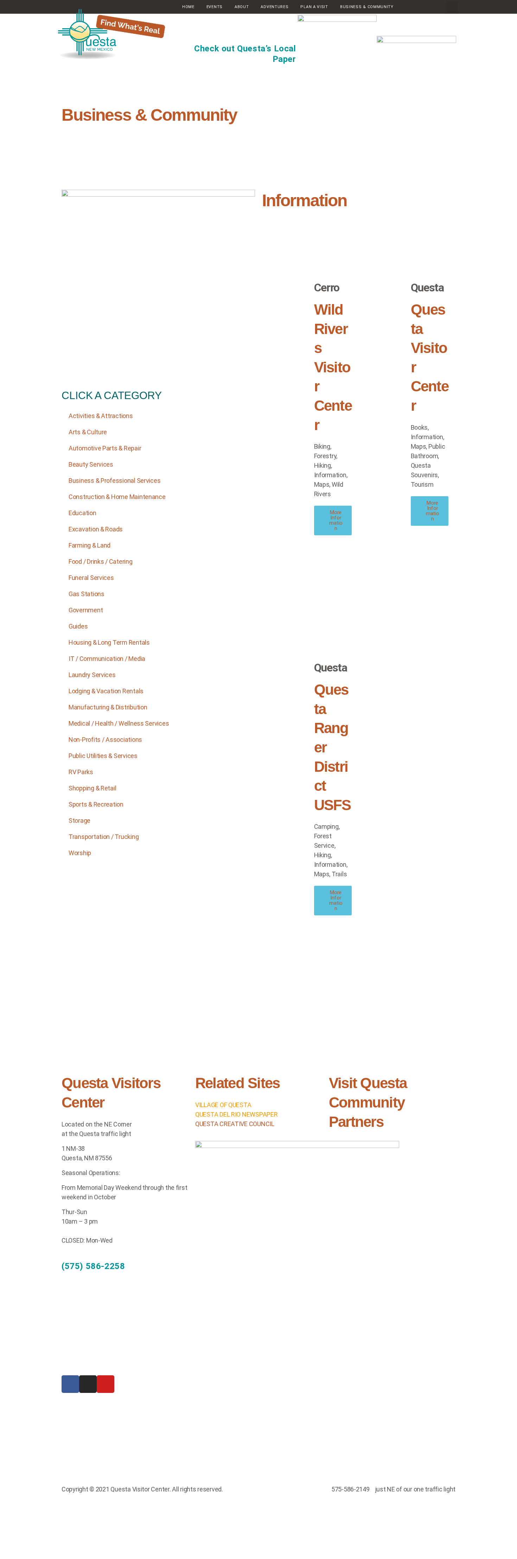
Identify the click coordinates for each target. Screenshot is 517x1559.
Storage (79, 820)
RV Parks (81, 772)
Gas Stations (86, 594)
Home (188, 7)
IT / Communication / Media (107, 658)
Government (86, 610)
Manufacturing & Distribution (108, 707)
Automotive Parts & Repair (105, 448)
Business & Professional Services (114, 480)
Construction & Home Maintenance (117, 496)
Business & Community (149, 115)
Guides (78, 626)
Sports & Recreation (96, 804)
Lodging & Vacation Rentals (106, 691)
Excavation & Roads (96, 529)
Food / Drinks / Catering (101, 561)
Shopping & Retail (92, 788)
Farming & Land (89, 545)
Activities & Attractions (101, 415)
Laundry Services (92, 674)
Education (82, 513)
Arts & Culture (88, 432)
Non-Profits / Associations (105, 739)
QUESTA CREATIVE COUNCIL (234, 1124)
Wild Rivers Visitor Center (333, 367)
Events (214, 7)
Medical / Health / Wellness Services (119, 723)
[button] (452, 7)
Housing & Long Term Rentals (109, 642)
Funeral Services (91, 577)
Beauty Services (91, 464)
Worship (80, 853)
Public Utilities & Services (103, 755)
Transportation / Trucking (104, 836)
